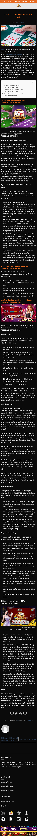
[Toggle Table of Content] (32, 82)
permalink (30, 720)
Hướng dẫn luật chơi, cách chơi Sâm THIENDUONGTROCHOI (14, 95)
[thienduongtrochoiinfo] (18, 6)
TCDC (3, 762)
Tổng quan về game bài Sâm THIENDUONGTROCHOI (12, 86)
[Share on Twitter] (16, 713)
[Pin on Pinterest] (23, 713)
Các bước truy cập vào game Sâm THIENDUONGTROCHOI (13, 90)
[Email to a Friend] (20, 713)
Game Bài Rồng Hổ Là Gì (27, 739)
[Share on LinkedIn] (26, 713)
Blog (18, 12)
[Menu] (2, 6)
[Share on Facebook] (13, 713)
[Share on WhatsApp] (10, 713)
